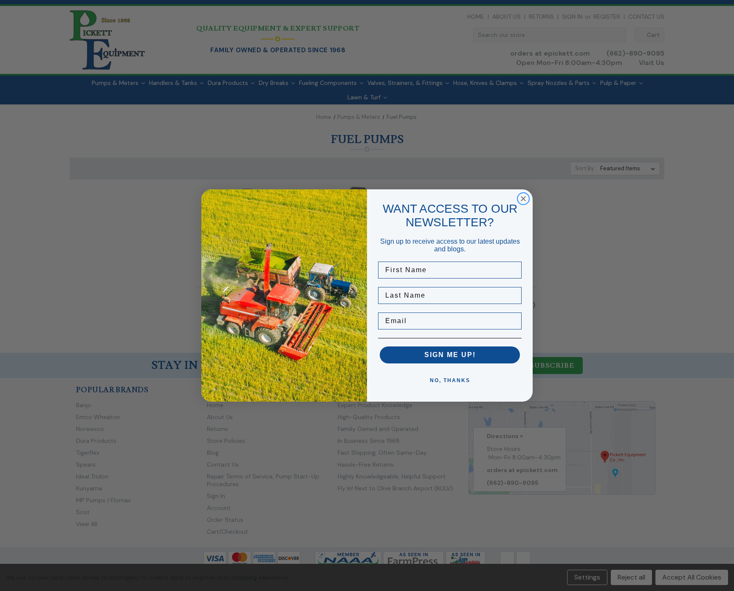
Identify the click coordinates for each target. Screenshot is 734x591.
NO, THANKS (450, 380)
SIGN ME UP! (450, 354)
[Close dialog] (523, 199)
